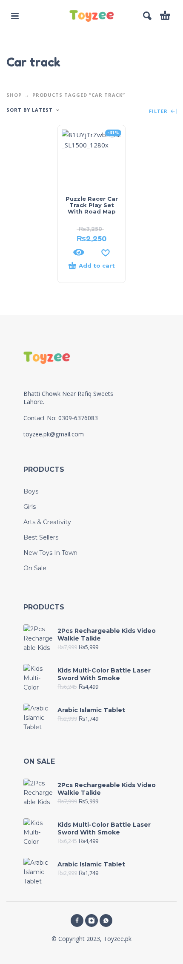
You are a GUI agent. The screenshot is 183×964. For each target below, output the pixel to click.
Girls (29, 507)
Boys (30, 491)
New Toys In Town (50, 553)
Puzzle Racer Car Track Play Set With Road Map (92, 205)
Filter (159, 111)
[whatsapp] (106, 920)
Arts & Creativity (47, 522)
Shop (14, 95)
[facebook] (77, 920)
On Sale (34, 568)
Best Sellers (40, 537)
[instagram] (91, 920)
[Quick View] (78, 252)
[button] (15, 15)
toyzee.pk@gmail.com (53, 434)
